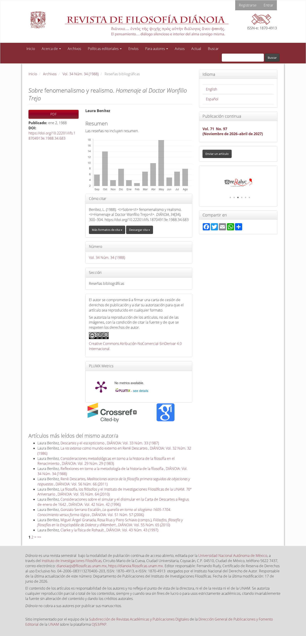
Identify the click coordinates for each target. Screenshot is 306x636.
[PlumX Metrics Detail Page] (101, 386)
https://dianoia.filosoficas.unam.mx (135, 565)
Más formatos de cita (106, 230)
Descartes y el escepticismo (82, 443)
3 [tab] (238, 197)
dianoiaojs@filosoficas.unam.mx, (82, 565)
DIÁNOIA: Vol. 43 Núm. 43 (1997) (132, 530)
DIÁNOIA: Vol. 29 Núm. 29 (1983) (88, 463)
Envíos (133, 48)
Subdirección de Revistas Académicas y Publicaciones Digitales (139, 619)
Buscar (213, 48)
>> (39, 537)
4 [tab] (241, 197)
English (211, 89)
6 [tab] (249, 197)
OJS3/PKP (99, 624)
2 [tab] (234, 197)
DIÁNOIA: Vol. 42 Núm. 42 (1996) (95, 504)
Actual (196, 48)
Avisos (180, 48)
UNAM (53, 624)
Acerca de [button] (50, 48)
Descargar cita (138, 230)
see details (140, 390)
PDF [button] (53, 114)
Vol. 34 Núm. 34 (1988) (80, 73)
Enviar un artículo (217, 154)
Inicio (30, 48)
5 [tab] (245, 197)
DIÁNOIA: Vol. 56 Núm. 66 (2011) (82, 484)
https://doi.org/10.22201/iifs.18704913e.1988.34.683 (51, 136)
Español (212, 99)
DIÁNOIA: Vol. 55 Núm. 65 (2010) (144, 524)
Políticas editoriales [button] (103, 48)
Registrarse (247, 5)
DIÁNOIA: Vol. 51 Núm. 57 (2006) (118, 514)
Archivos (74, 48)
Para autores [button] (155, 48)
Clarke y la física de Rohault (82, 530)
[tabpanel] (238, 182)
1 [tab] (230, 197)
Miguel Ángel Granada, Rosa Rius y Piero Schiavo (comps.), (110, 522)
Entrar (268, 5)
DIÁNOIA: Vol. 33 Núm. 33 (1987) (133, 443)
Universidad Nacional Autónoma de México (232, 555)
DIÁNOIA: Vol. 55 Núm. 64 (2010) (84, 494)
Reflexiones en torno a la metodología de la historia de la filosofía (112, 468)
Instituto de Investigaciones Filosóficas (71, 560)
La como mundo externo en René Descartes (104, 448)
